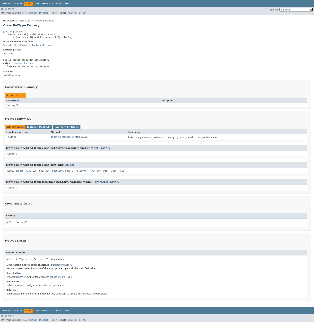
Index (59, 3)
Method (43, 13)
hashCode (57, 170)
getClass (44, 170)
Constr (33, 13)
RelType (47, 45)
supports (11, 153)
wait (105, 170)
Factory (11, 105)
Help (67, 3)
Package (17, 3)
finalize (31, 170)
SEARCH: (274, 10)
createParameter (60, 137)
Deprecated (47, 3)
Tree (36, 3)
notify (69, 170)
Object (69, 164)
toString (95, 170)
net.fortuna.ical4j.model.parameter (35, 20)
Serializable (11, 45)
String (76, 137)
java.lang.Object (12, 31)
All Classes (7, 9)
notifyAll (81, 170)
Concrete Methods (66, 127)
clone (9, 170)
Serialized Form (12, 75)
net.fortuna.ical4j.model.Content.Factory (31, 34)
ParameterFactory (30, 45)
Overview (6, 3)
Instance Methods (38, 127)
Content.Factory (23, 63)
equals (19, 170)
